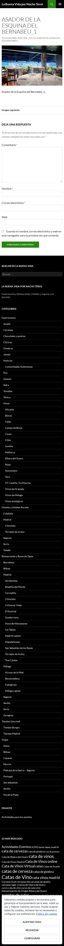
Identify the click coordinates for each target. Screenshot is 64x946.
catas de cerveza (17, 871)
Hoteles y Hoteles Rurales (15, 507)
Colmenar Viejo (13, 605)
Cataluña (8, 513)
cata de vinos (41, 856)
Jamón (6, 354)
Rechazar (32, 930)
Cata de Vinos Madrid (13, 861)
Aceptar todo (32, 922)
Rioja (8, 464)
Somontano (11, 470)
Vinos (6, 403)
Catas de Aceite (51, 866)
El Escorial (10, 611)
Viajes (5, 739)
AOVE (34, 847)
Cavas (8, 433)
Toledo (7, 550)
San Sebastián (10, 782)
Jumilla (9, 446)
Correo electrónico (13, 202)
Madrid (7, 519)
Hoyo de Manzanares (16, 623)
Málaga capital (12, 690)
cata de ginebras (36, 851)
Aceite (6, 323)
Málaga (7, 666)
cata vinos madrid (46, 877)
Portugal (8, 776)
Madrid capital (13, 635)
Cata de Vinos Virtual (18, 866)
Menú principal (60, 4)
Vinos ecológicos (14, 501)
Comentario (9, 144)
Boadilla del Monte (15, 586)
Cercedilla (10, 592)
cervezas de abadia (40, 881)
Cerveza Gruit (9, 881)
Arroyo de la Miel (14, 672)
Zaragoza (8, 715)
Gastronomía (9, 317)
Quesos (7, 378)
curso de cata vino (30, 887)
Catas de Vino (17, 877)
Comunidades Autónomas (19, 366)
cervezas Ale (23, 881)
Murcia (7, 764)
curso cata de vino (11, 887)
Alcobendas (11, 580)
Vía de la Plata (10, 794)
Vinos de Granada (14, 489)
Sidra (6, 385)
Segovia (7, 537)
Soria (6, 544)
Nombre (7, 188)
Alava (6, 745)
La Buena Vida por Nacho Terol (22, 4)
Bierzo (8, 415)
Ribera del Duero (14, 458)
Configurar (32, 938)
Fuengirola (11, 684)
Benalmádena (12, 678)
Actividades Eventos (16, 847)
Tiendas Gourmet (11, 721)
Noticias (7, 360)
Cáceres (7, 758)
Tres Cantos (11, 660)
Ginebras (8, 348)
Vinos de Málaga (14, 495)
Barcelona (8, 562)
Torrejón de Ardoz (14, 531)
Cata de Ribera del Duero (15, 856)
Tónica (6, 397)
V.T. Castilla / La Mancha (18, 482)
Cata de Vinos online (41, 861)
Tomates (7, 391)
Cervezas (8, 330)
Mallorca (10, 452)
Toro (7, 476)
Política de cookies (46, 913)
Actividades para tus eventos (17, 817)
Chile (8, 440)
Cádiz (8, 421)
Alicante (9, 409)
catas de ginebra (43, 871)
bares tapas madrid (49, 847)
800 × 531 (28, 38)
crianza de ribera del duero (31, 884)
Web (4, 217)
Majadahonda (12, 641)
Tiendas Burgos (11, 727)
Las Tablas (10, 629)
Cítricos (7, 342)
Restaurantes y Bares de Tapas (17, 556)
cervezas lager (9, 884)
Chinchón (10, 525)
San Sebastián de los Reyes (19, 648)
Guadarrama (11, 617)
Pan (5, 372)
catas (39, 866)
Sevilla (6, 703)
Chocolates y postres (14, 336)
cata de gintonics (53, 852)
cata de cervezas (15, 851)
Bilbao (6, 568)
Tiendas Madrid (11, 733)
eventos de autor (15, 894)
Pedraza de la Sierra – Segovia (19, 770)
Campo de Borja (13, 427)
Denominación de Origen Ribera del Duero (24, 890)
